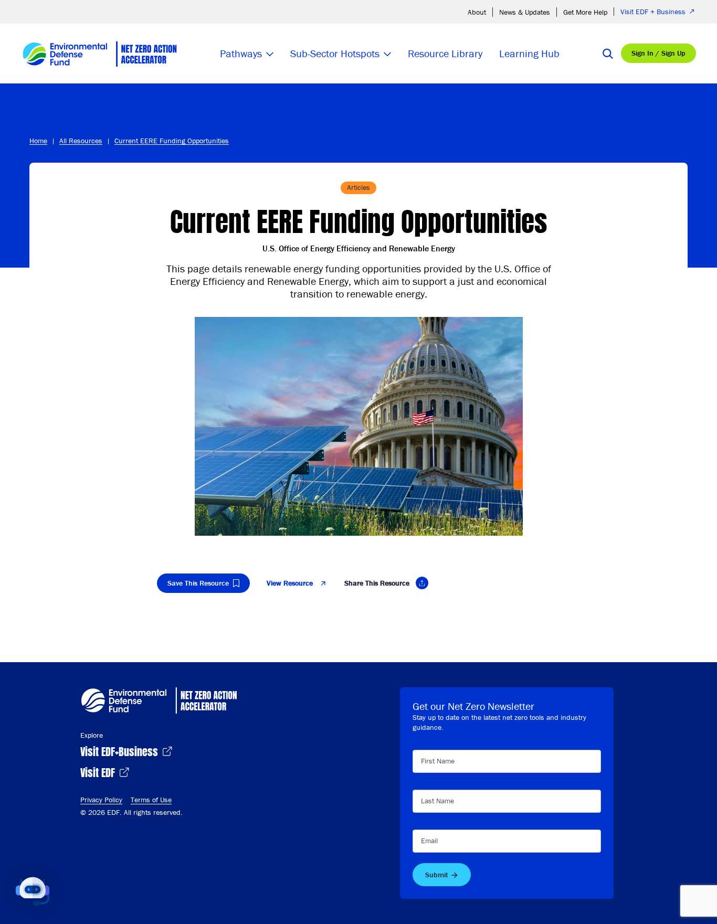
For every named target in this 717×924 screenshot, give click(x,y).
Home (38, 140)
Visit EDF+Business (120, 750)
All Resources (80, 140)
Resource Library (445, 53)
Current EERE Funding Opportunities (171, 140)
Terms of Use (151, 799)
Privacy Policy (101, 799)
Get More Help (585, 12)
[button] (32, 891)
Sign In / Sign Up (658, 53)
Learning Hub (529, 53)
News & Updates (524, 12)
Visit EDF (99, 771)
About (477, 12)
